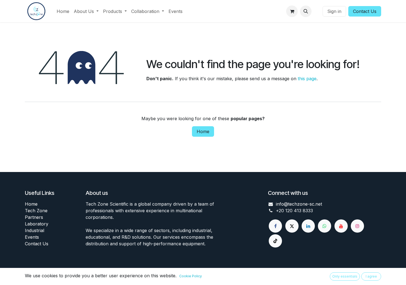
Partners (34, 217)
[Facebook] (275, 226)
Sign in (334, 11)
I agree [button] (371, 276)
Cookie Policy (190, 276)
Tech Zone (36, 210)
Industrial (34, 230)
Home (203, 131)
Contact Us (364, 11)
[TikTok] (275, 241)
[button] (306, 11)
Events (32, 237)
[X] (292, 226)
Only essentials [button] (344, 276)
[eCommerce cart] (292, 11)
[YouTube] (341, 226)
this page (307, 78)
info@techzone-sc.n (297, 204)
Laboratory (36, 224)
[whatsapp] (324, 226)
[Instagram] (357, 226)
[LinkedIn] (308, 226)
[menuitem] (63, 11)
